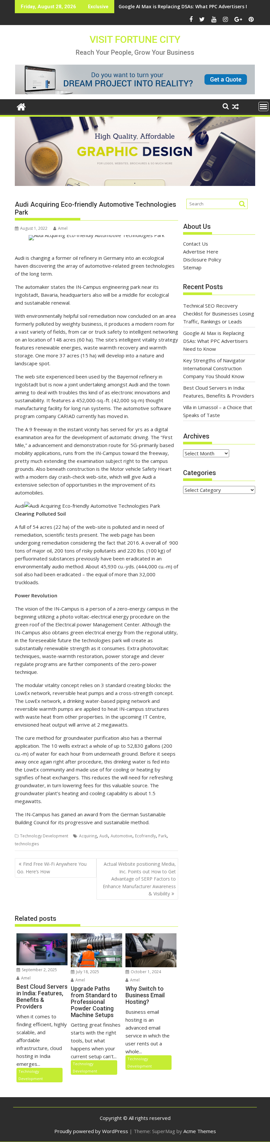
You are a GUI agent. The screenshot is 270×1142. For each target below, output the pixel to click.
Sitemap (192, 267)
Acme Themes (199, 1131)
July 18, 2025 (87, 972)
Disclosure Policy (202, 259)
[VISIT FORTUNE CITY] (21, 106)
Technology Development (44, 836)
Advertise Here (200, 251)
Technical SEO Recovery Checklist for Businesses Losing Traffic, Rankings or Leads (218, 313)
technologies (27, 844)
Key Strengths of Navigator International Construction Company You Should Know (214, 368)
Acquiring (88, 836)
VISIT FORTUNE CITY (135, 39)
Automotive (121, 836)
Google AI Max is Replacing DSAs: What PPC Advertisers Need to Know (215, 341)
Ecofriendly (145, 836)
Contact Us (195, 243)
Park (162, 836)
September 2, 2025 (39, 970)
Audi (103, 836)
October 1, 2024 (145, 972)
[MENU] (263, 106)
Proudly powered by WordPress (91, 1131)
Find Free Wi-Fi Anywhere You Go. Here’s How (52, 867)
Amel (63, 228)
